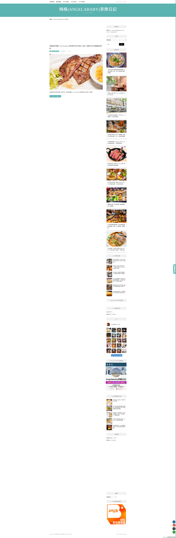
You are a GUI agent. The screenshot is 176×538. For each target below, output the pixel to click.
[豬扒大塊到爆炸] (108, 330)
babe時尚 (82, 1)
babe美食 (66, 1)
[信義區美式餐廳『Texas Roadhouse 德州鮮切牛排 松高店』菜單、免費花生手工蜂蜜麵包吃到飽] (76, 71)
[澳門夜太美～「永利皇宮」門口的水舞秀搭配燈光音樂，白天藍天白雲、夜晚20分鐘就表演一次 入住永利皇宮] (108, 335)
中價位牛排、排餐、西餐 (54, 51)
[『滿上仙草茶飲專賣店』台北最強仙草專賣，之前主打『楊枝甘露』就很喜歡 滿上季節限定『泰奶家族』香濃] (119, 335)
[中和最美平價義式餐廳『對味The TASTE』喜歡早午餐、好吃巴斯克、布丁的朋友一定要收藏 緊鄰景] (124, 335)
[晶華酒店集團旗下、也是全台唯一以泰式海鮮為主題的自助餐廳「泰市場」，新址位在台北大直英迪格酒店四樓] (114, 345)
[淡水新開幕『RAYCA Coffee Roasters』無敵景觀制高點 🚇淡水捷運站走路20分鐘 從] (114, 335)
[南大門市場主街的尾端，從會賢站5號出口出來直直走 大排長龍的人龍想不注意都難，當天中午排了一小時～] (124, 340)
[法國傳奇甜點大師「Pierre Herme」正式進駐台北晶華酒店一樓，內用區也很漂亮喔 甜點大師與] (108, 345)
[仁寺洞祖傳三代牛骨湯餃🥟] (124, 345)
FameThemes (124, 534)
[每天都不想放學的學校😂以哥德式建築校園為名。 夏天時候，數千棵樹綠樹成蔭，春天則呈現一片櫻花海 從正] (124, 351)
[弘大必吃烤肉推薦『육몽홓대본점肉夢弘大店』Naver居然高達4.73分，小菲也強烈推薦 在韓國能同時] (119, 340)
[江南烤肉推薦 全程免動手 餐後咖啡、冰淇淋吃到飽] (108, 351)
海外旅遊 (52, 1)
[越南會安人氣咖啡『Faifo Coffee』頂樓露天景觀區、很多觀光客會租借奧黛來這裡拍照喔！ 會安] (114, 340)
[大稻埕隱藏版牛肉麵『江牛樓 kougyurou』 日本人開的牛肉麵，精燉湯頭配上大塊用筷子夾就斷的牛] (119, 351)
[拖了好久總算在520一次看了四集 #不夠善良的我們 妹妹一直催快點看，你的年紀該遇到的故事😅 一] (114, 330)
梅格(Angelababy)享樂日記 (88, 9)
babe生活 (74, 1)
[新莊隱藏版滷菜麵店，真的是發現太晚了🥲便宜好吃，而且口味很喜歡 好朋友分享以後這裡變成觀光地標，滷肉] (108, 340)
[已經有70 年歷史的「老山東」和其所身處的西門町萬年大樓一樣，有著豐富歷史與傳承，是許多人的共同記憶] (119, 330)
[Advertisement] (76, 35)
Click (174, 269)
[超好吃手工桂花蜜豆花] (119, 345)
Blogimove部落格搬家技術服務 (169, 537)
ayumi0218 (63, 51)
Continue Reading (55, 96)
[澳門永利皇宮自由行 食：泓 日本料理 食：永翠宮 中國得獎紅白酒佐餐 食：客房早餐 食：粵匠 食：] (124, 330)
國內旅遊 (58, 1)
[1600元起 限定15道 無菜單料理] (114, 351)
